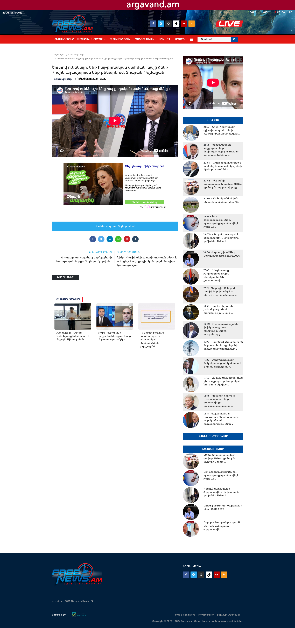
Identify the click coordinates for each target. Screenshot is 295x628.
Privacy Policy (206, 614)
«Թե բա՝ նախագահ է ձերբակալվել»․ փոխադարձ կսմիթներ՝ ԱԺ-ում (220, 238)
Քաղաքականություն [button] (90, 39)
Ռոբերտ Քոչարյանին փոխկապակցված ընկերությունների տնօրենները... (221, 329)
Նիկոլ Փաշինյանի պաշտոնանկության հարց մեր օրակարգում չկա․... (114, 336)
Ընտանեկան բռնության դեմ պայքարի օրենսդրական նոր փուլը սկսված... (223, 381)
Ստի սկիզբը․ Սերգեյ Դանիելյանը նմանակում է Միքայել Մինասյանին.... (72, 336)
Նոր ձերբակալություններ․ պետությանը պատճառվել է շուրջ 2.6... (220, 221)
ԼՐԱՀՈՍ (213, 120)
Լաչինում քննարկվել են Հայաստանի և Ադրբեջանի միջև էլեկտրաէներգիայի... (223, 345)
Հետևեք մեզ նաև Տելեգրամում (115, 226)
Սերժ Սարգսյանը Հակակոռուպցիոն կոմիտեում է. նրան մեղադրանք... (222, 363)
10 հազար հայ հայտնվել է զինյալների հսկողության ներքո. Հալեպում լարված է (84, 259)
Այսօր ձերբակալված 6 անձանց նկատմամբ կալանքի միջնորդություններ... (222, 166)
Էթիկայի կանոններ (229, 614)
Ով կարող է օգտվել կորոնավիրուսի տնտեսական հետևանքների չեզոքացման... (152, 339)
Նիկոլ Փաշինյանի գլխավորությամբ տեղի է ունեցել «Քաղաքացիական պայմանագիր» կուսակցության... (147, 261)
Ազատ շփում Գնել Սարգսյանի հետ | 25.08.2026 (221, 254)
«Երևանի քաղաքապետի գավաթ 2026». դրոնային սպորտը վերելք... (222, 184)
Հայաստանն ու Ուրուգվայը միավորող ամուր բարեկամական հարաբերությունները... (221, 418)
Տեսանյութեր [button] (64, 39)
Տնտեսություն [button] (120, 39)
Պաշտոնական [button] (144, 39)
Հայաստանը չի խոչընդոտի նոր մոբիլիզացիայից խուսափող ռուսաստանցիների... (221, 150)
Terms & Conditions (184, 614)
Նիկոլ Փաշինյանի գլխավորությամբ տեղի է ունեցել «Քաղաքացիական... (221, 130)
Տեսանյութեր (76, 54)
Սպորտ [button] (180, 39)
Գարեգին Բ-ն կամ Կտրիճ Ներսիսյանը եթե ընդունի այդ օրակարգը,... (220, 292)
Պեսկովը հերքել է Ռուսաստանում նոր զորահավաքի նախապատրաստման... (219, 400)
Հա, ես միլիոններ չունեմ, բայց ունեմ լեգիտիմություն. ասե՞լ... (218, 309)
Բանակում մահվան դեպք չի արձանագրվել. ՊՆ (221, 200)
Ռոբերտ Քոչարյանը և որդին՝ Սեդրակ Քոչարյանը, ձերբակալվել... (221, 526)
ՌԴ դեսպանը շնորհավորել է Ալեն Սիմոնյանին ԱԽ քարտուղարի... (216, 275)
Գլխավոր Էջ (60, 54)
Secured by (59, 614)
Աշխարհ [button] (164, 39)
